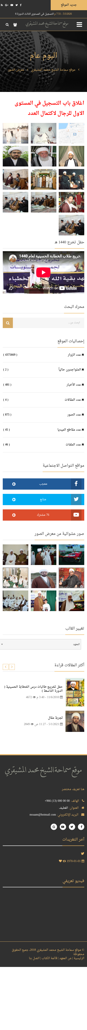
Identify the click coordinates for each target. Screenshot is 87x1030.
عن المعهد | (65, 958)
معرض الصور (16, 70)
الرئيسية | (78, 958)
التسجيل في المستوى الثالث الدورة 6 (43, 14)
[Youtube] (12, 5)
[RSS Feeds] (2, 5)
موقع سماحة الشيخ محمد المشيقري (53, 70)
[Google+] (6, 5)
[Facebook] (21, 5)
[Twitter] (16, 5)
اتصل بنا (34, 958)
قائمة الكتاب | (48, 958)
